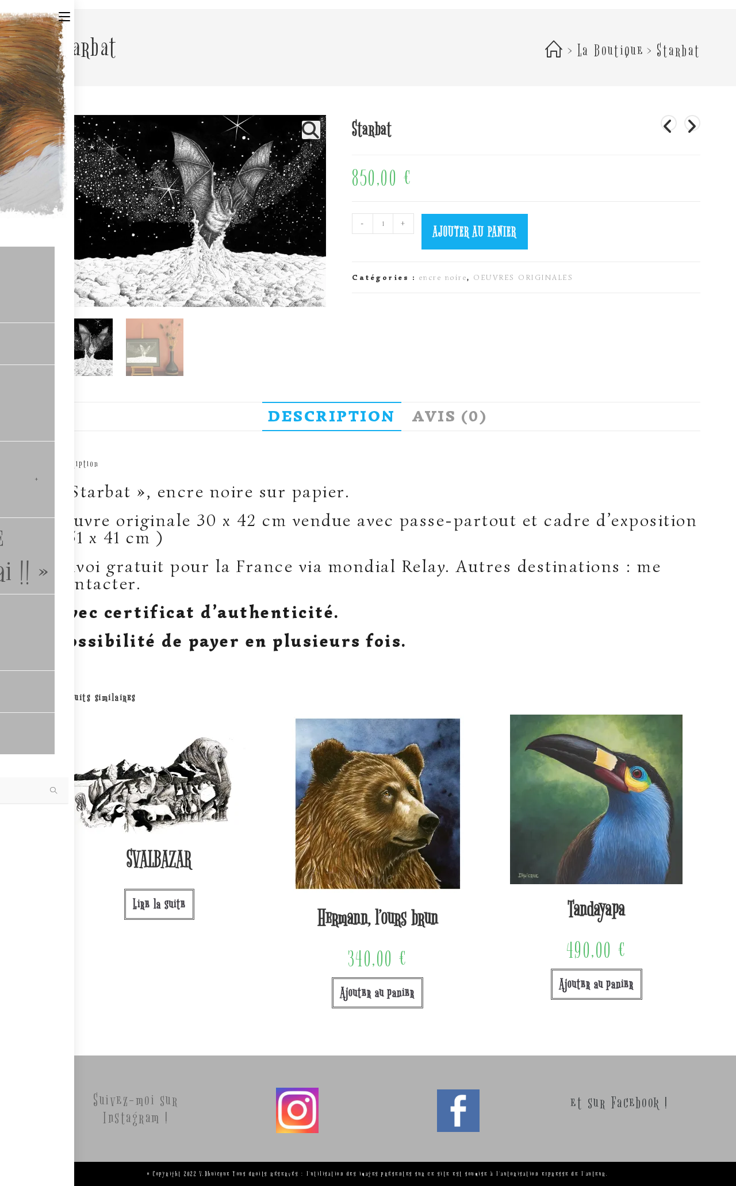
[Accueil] (554, 51)
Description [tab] (332, 416)
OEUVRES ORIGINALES (523, 277)
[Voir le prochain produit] (692, 123)
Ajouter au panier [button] (377, 992)
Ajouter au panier (474, 231)
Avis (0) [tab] (449, 416)
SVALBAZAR (158, 859)
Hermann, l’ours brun (377, 918)
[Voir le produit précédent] (669, 123)
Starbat (678, 51)
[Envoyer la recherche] (54, 790)
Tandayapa (596, 909)
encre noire (443, 277)
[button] (311, 130)
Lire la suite (159, 904)
